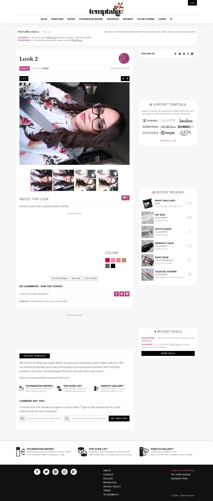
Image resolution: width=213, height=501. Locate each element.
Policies (108, 478)
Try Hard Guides (180, 474)
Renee (45, 68)
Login (192, 2)
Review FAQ (109, 482)
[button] (44, 19)
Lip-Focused (91, 278)
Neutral (76, 278)
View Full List (168, 140)
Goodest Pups (179, 478)
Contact (108, 474)
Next (127, 78)
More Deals (168, 353)
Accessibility (111, 494)
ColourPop (24, 40)
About (107, 470)
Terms (107, 490)
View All (46, 32)
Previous (123, 78)
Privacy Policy (112, 486)
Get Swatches (119, 418)
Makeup (25, 68)
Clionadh (23, 37)
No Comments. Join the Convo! (41, 286)
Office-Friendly (60, 278)
